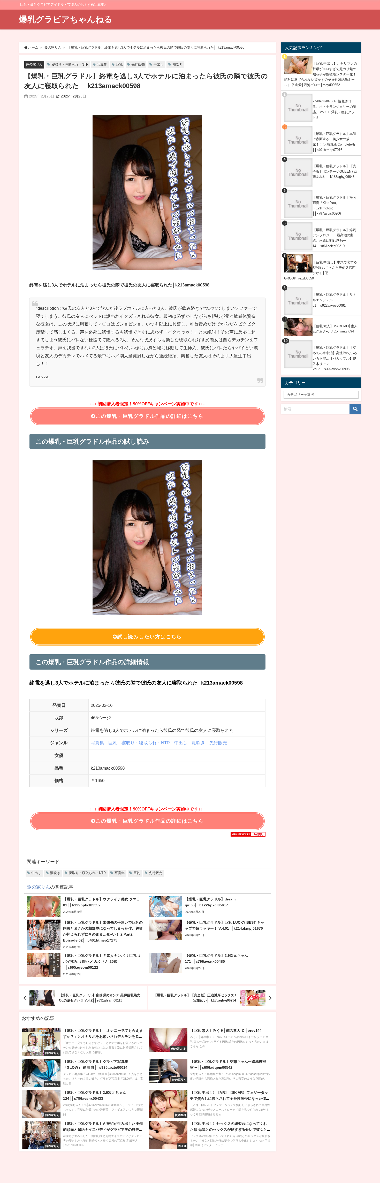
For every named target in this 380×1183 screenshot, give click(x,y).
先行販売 (138, 64)
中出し (159, 64)
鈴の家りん (34, 64)
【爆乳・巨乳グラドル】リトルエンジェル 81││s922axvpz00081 (334, 300)
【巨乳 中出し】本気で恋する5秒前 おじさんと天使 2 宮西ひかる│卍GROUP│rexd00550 (320, 270)
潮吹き (177, 64)
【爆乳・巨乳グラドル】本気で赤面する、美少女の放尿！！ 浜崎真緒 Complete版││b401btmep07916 (334, 141)
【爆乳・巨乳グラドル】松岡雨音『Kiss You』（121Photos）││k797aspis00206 (334, 205)
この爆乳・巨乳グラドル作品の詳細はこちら (149, 416)
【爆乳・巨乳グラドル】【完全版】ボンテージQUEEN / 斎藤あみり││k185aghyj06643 (335, 171)
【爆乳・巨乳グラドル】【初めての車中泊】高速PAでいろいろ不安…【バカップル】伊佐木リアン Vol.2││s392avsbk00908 (335, 358)
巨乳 (119, 64)
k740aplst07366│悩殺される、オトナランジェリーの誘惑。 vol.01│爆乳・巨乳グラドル (334, 109)
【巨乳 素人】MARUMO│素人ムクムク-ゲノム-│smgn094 (335, 328)
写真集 (102, 64)
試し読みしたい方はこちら (149, 636)
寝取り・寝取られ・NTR (69, 64)
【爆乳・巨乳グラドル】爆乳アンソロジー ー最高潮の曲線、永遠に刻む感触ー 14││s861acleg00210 (334, 238)
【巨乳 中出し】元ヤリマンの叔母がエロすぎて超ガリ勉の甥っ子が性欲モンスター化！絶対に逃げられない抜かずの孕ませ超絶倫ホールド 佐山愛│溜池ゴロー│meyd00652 (320, 74)
